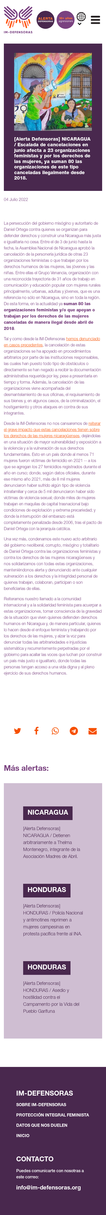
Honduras (47, 890)
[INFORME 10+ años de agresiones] (66, 20)
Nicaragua (48, 813)
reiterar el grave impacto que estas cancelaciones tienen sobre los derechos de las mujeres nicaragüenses (52, 430)
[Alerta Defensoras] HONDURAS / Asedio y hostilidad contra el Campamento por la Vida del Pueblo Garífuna (51, 998)
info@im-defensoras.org (48, 1188)
